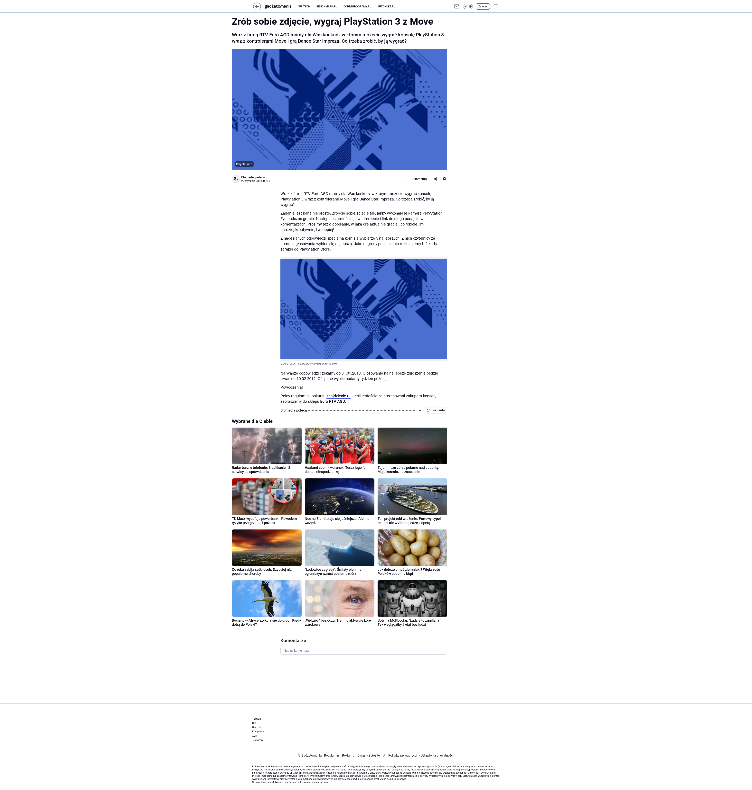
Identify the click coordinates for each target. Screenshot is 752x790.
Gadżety (256, 727)
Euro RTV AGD (332, 401)
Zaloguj (482, 6)
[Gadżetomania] (281, 6)
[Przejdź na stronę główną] (257, 9)
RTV (254, 723)
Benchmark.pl (326, 6)
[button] (468, 6)
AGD (254, 735)
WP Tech (304, 6)
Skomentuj (420, 179)
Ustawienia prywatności (436, 755)
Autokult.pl (386, 6)
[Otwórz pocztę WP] (457, 6)
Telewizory (257, 740)
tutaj (326, 782)
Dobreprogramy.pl (357, 6)
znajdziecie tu (338, 396)
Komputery (258, 731)
